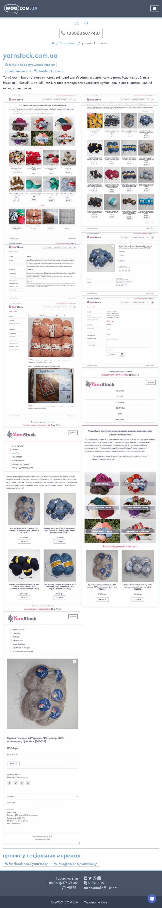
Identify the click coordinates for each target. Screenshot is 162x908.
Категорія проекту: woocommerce (30, 64)
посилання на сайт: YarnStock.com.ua (35, 71)
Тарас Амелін (67, 878)
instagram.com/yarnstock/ (77, 863)
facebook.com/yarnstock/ (28, 863)
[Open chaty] (152, 898)
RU (86, 23)
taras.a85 (95, 882)
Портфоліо (68, 43)
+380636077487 (83, 33)
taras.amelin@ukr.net (100, 887)
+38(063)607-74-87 (62, 882)
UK (76, 23)
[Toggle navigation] (154, 8)
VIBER (71, 887)
